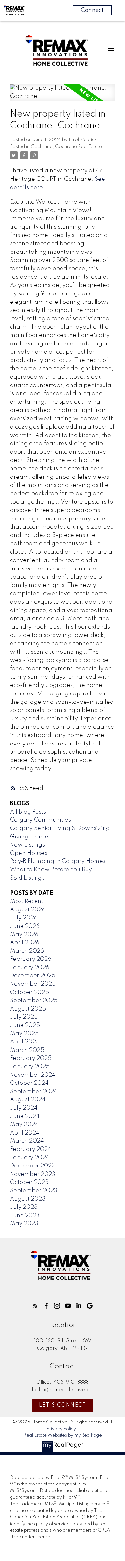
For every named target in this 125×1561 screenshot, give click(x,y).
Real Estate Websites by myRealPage (62, 1435)
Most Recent (26, 901)
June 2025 (25, 1025)
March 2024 (27, 1141)
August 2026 (28, 910)
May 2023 (24, 1224)
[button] (35, 1306)
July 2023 (24, 1207)
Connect (92, 10)
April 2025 (25, 1042)
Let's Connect (62, 1405)
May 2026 (24, 935)
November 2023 (32, 1174)
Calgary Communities (40, 820)
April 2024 (24, 1133)
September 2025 (34, 1000)
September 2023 (33, 1191)
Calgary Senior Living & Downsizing (60, 828)
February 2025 (31, 1058)
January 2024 (29, 1158)
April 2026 (24, 943)
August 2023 (28, 1199)
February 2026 (30, 959)
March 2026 (27, 951)
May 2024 (24, 1124)
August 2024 (28, 1100)
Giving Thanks (29, 837)
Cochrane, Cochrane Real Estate (66, 146)
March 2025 (27, 1050)
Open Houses (28, 853)
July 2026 (24, 918)
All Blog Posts (28, 812)
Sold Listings (27, 878)
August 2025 (28, 1009)
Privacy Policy (61, 1429)
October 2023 (29, 1182)
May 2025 (24, 1034)
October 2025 (29, 992)
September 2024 (33, 1091)
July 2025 (24, 1017)
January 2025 (30, 1067)
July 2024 (24, 1108)
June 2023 (25, 1215)
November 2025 (33, 984)
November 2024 (32, 1075)
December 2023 (32, 1166)
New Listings (27, 845)
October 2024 (29, 1083)
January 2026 (29, 967)
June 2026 (25, 926)
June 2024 (25, 1116)
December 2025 (32, 976)
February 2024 (30, 1149)
